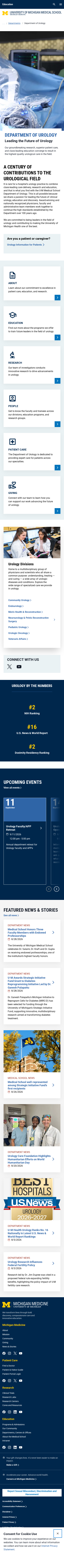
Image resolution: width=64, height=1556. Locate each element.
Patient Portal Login (11, 1374)
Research (8, 1387)
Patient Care (10, 1360)
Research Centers (10, 1401)
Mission (6, 1334)
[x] (9, 666)
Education (8, 1419)
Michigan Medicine (13, 1324)
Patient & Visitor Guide (12, 1370)
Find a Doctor (8, 1366)
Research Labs (9, 1397)
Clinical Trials (8, 1393)
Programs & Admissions (13, 1424)
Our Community (9, 1428)
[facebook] (4, 1353)
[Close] (57, 1533)
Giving (5, 1342)
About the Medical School (14, 1437)
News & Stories (9, 1346)
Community (7, 1338)
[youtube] (19, 666)
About (5, 1330)
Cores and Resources (12, 1405)
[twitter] (15, 1353)
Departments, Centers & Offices (16, 1432)
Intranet (6, 1440)
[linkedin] (15, 1412)
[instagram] (9, 1353)
